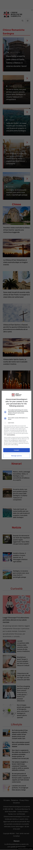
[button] (16, 423)
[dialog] (16, 425)
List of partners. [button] (11, 434)
